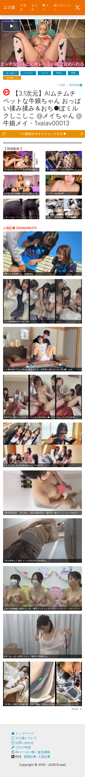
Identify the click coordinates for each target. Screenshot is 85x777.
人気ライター (62, 7)
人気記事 (44, 757)
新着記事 (30, 757)
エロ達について (25, 738)
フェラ (44, 72)
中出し (59, 72)
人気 (34, 7)
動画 (23, 7)
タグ (45, 7)
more (75, 709)
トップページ (24, 733)
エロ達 (9, 7)
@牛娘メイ (12, 77)
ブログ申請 (22, 747)
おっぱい (10, 72)
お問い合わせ (24, 743)
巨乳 (73, 72)
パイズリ (28, 72)
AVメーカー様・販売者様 (32, 752)
